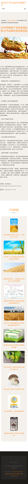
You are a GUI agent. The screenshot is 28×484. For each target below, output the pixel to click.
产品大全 (13, 20)
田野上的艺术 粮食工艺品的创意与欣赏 (14, 389)
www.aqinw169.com (18, 471)
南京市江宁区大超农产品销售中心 (14, 473)
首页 (8, 20)
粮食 (6, 473)
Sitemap (16, 476)
